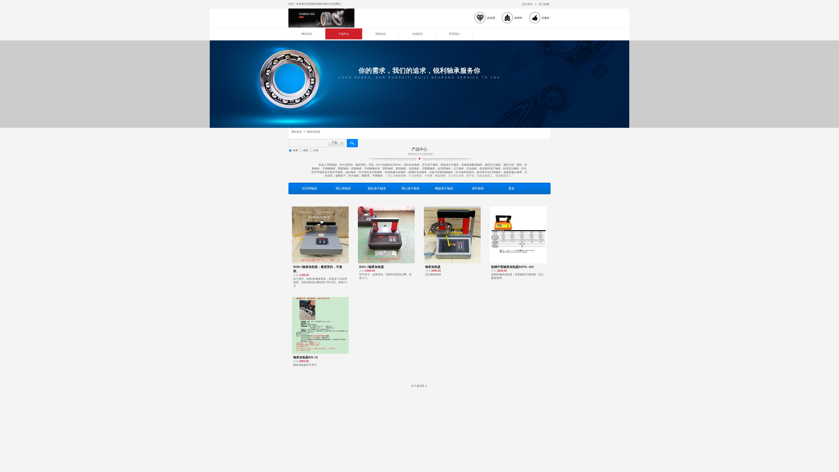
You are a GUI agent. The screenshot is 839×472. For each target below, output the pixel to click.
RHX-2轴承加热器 (371, 267)
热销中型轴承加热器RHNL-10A (512, 267)
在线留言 (417, 33)
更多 (511, 188)
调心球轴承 (343, 188)
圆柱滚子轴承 (377, 188)
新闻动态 (380, 33)
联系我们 (454, 33)
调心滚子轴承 (410, 188)
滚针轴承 (478, 188)
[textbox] (308, 143)
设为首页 (527, 4)
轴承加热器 (313, 131)
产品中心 (343, 33)
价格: (296, 275)
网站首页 (307, 33)
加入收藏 (544, 4)
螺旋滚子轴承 (444, 188)
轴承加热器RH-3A (305, 357)
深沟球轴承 (309, 188)
